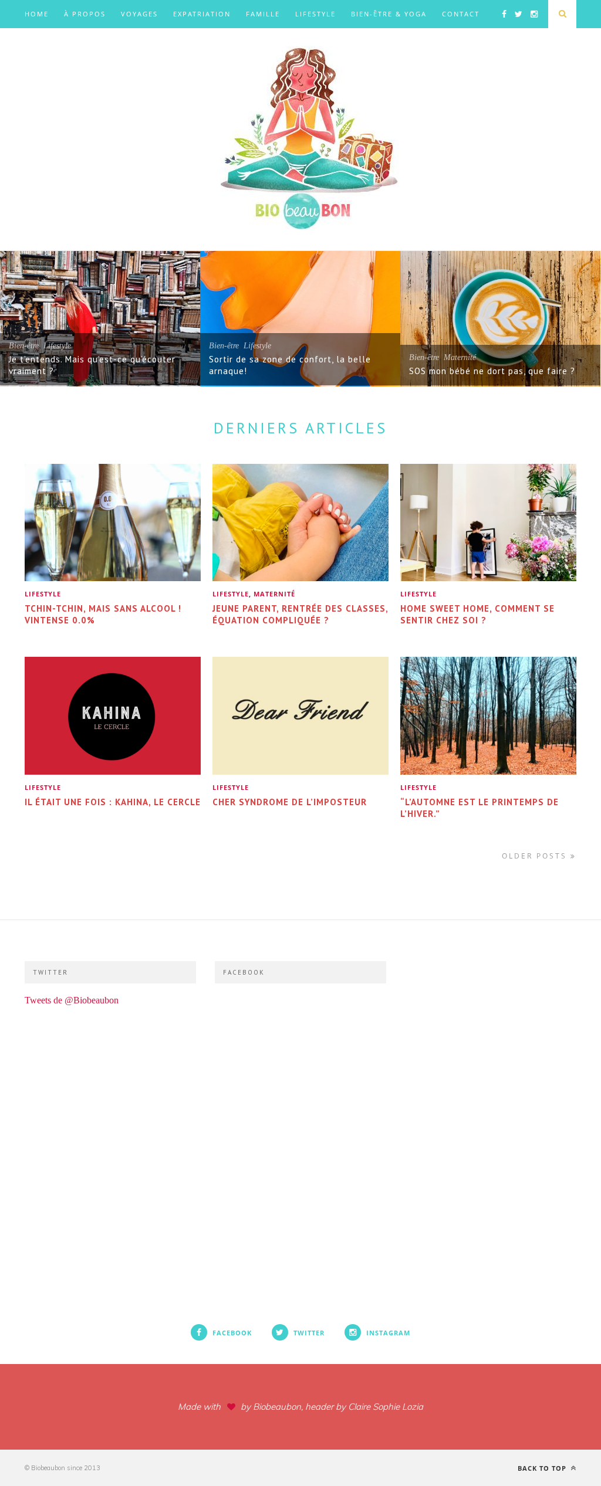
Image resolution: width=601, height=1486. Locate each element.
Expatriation (202, 13)
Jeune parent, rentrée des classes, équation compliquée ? (300, 614)
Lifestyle (315, 13)
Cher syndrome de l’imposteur (289, 802)
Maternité (460, 357)
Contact (461, 13)
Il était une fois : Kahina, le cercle (113, 802)
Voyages (139, 13)
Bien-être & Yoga (389, 13)
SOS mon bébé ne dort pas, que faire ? (492, 370)
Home (37, 13)
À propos (85, 13)
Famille (263, 13)
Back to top (543, 1468)
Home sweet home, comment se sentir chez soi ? (477, 614)
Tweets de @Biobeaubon (72, 1000)
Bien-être (24, 345)
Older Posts (536, 856)
